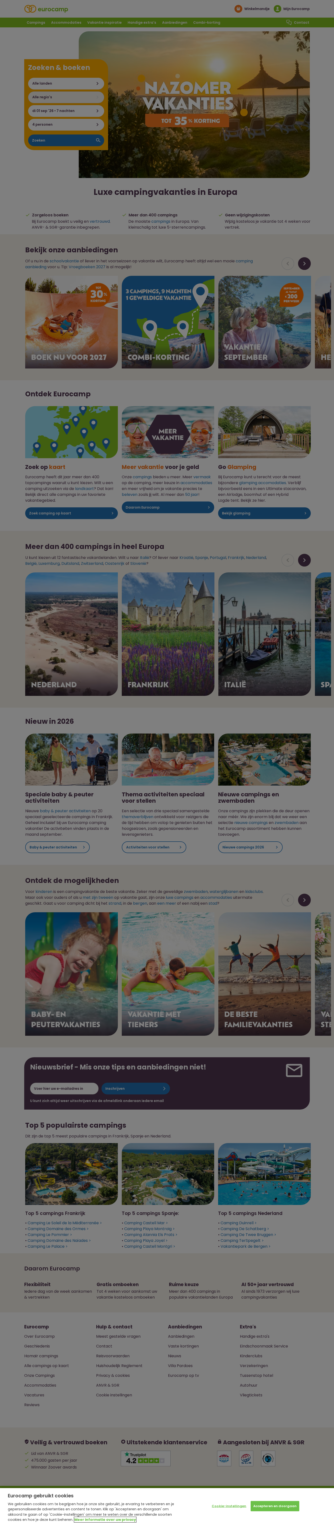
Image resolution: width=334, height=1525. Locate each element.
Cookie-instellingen (229, 1506)
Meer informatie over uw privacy (105, 1519)
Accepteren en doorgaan (275, 1506)
